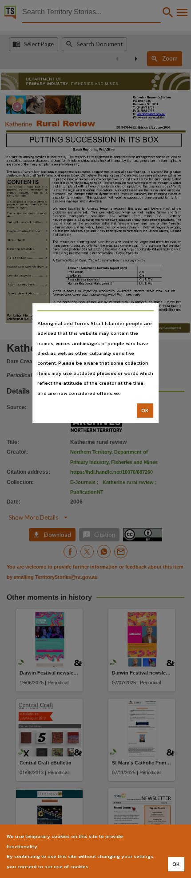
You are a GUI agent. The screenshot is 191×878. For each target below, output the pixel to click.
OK (145, 410)
